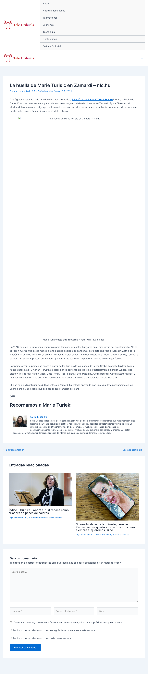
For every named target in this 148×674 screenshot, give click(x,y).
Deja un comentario (20, 91)
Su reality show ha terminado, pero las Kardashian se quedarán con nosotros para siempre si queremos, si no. (105, 527)
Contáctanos (50, 39)
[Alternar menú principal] (142, 58)
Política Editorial (52, 46)
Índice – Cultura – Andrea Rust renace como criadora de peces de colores (39, 511)
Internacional (50, 17)
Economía (48, 24)
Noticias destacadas (54, 10)
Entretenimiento (36, 517)
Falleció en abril (92, 99)
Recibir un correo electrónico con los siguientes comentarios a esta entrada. (54, 630)
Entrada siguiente (134, 450)
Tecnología (49, 31)
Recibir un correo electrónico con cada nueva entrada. (42, 638)
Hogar (46, 3)
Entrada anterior (13, 450)
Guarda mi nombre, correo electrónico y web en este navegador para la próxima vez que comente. (68, 622)
